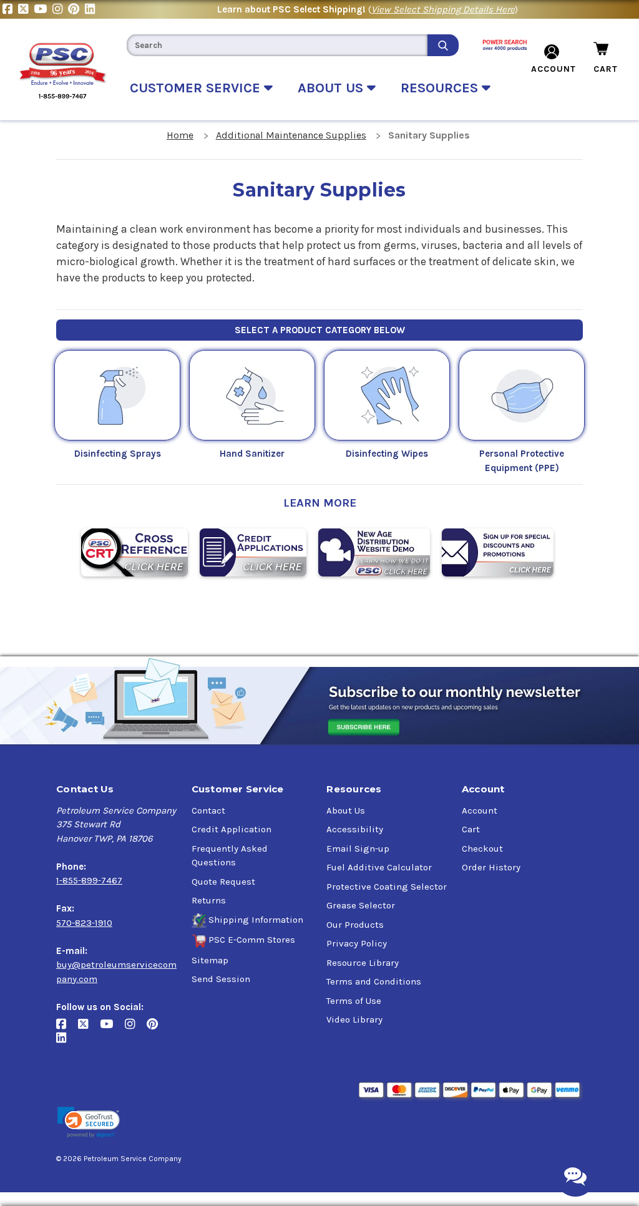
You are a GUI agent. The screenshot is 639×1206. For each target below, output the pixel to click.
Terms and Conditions (373, 981)
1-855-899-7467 (89, 880)
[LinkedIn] (91, 9)
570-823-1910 (84, 922)
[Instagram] (60, 9)
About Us (345, 810)
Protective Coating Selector (386, 886)
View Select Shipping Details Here (443, 9)
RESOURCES (441, 88)
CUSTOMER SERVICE (197, 88)
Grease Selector (360, 905)
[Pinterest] (76, 9)
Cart (471, 829)
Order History (491, 867)
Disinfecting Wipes (387, 453)
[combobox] (277, 45)
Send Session (221, 979)
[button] (88, 1122)
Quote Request (223, 881)
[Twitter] (26, 9)
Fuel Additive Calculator (379, 867)
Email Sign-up (357, 848)
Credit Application (231, 829)
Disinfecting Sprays (117, 453)
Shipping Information (255, 919)
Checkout (482, 848)
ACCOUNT (553, 69)
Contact (208, 810)
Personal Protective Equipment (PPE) (521, 461)
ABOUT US (332, 88)
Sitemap (210, 960)
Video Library (354, 1019)
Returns (209, 900)
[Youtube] (43, 9)
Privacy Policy (356, 943)
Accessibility (354, 829)
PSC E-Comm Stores (251, 939)
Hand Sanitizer (252, 453)
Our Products (355, 924)
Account (479, 810)
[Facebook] (10, 9)
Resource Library (362, 962)
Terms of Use (353, 1000)
